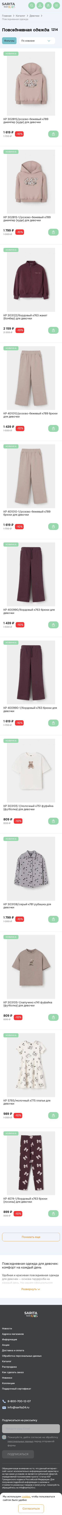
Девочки (34, 15)
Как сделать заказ (13, 1372)
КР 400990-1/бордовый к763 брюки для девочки (30, 709)
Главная (6, 15)
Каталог (20, 15)
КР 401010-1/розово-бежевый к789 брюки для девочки (26, 513)
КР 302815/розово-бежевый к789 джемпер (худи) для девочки (25, 121)
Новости (7, 1328)
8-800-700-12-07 (19, 1401)
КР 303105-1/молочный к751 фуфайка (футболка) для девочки (28, 808)
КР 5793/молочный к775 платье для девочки (26, 1102)
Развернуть (29, 1289)
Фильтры (9, 40)
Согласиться (31, 1508)
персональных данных (20, 1441)
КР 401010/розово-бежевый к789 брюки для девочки (30, 415)
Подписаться (18, 1454)
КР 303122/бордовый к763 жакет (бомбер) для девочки (25, 317)
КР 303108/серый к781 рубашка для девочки (27, 906)
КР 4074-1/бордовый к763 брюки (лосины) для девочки (25, 1200)
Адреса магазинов (13, 1333)
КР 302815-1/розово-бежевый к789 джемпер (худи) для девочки (27, 219)
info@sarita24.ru (18, 1407)
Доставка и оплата (13, 1350)
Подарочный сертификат (16, 1388)
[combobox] (22, 41)
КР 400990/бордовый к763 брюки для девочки (29, 611)
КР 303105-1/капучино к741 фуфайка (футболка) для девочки (27, 1004)
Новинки (7, 1377)
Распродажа (9, 1366)
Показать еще (31, 1237)
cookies (26, 1496)
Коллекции (8, 1383)
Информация (9, 1339)
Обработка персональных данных (22, 1355)
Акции (5, 1344)
